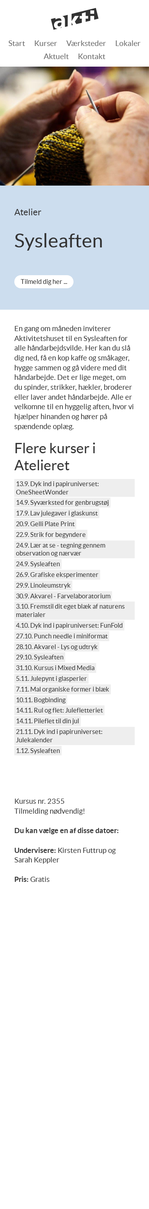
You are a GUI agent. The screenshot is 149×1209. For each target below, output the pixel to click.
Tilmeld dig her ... (44, 281)
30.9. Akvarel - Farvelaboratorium (63, 596)
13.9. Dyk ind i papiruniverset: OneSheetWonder (57, 488)
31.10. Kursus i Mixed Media (55, 667)
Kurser (45, 43)
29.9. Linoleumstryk (43, 585)
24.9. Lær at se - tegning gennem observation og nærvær (60, 549)
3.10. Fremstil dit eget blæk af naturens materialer (70, 610)
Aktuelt (56, 56)
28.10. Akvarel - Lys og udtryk (57, 646)
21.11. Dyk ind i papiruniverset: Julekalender (59, 735)
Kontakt (91, 56)
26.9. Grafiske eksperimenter (57, 574)
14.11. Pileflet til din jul (47, 720)
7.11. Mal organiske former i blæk (62, 689)
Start (16, 43)
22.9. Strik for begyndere (51, 534)
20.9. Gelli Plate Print (45, 523)
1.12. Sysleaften (38, 750)
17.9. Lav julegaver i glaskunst (57, 513)
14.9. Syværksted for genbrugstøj (62, 502)
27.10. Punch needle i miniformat (62, 636)
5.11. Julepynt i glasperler (51, 678)
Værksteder (86, 43)
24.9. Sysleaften (38, 563)
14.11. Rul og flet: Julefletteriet (59, 710)
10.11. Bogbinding (41, 699)
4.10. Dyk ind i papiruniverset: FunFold (69, 625)
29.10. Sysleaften (40, 657)
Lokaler (128, 43)
